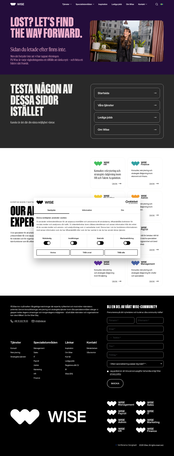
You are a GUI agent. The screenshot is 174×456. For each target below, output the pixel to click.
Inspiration (102, 4)
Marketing (38, 369)
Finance (37, 378)
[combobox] (109, 338)
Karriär (68, 356)
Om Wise (130, 4)
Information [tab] (87, 210)
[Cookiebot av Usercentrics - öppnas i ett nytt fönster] (127, 202)
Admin (36, 365)
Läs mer (114, 183)
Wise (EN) (69, 373)
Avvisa (53, 252)
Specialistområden (84, 4)
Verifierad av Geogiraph (127, 445)
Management (39, 348)
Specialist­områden (46, 342)
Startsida (103, 93)
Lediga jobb (117, 4)
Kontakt (141, 4)
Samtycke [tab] (51, 210)
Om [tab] (122, 210)
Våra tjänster (106, 105)
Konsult (13, 348)
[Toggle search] (157, 4)
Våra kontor (91, 352)
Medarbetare (92, 348)
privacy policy (115, 374)
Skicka (115, 383)
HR (35, 373)
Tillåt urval (87, 252)
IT (34, 356)
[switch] (73, 243)
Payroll (36, 361)
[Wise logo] (18, 4)
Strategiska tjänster (18, 356)
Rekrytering (15, 352)
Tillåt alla (121, 252)
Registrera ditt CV (72, 365)
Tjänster (65, 4)
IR (66, 369)
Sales (36, 352)
